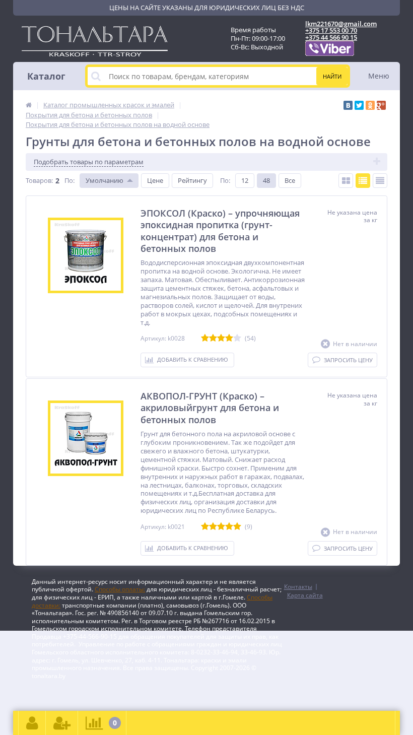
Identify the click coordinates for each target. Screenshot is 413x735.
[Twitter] (359, 105)
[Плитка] (345, 180)
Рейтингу (192, 180)
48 (266, 180)
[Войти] (32, 723)
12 (244, 180)
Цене (155, 180)
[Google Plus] (381, 105)
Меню (378, 76)
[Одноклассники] (370, 105)
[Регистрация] (62, 723)
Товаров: (39, 180)
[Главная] (29, 104)
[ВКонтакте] (348, 105)
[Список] (363, 180)
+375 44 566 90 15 (331, 37)
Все (290, 180)
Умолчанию (104, 180)
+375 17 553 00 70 (331, 30)
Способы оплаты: (120, 589)
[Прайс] (380, 180)
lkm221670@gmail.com (341, 23)
